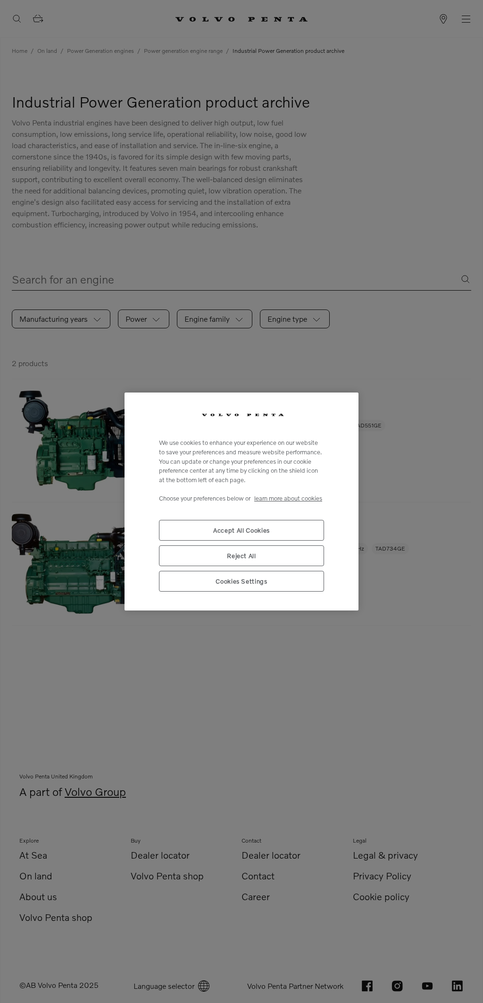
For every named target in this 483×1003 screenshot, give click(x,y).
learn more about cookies (288, 498)
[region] (241, 501)
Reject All (241, 556)
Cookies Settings (241, 581)
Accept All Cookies (241, 530)
